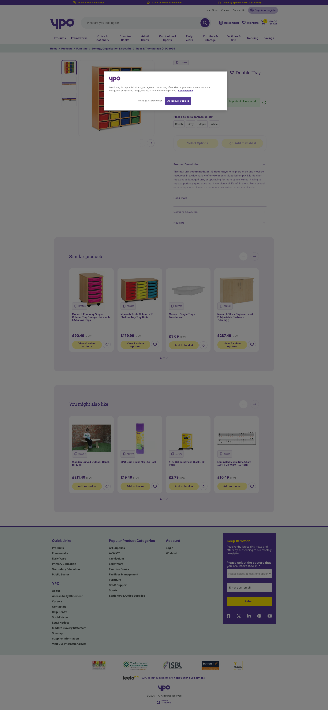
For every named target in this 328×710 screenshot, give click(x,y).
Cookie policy (185, 90)
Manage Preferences (150, 100)
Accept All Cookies (178, 101)
